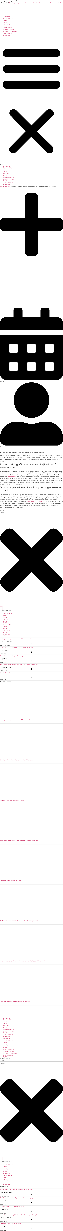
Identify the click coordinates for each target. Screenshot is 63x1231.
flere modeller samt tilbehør (34, 501)
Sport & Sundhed (8, 33)
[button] (31, 100)
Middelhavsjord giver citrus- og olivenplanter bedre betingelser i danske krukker (23, 961)
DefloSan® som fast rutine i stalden (10, 673)
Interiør (5, 26)
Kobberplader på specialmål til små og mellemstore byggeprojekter (19, 921)
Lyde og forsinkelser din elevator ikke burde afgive (15, 1001)
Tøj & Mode (6, 35)
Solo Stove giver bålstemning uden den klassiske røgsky (16, 647)
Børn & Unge (6, 16)
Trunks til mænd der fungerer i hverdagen (12, 656)
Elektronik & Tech (8, 18)
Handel (5, 20)
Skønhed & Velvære (8, 29)
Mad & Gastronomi (8, 28)
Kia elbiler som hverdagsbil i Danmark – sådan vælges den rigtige (19, 664)
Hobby (5, 22)
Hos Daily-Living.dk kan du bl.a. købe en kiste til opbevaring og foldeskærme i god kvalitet (36, 3)
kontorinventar (12, 476)
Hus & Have (6, 24)
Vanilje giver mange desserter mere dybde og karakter (16, 639)
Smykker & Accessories (10, 31)
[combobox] (31, 512)
